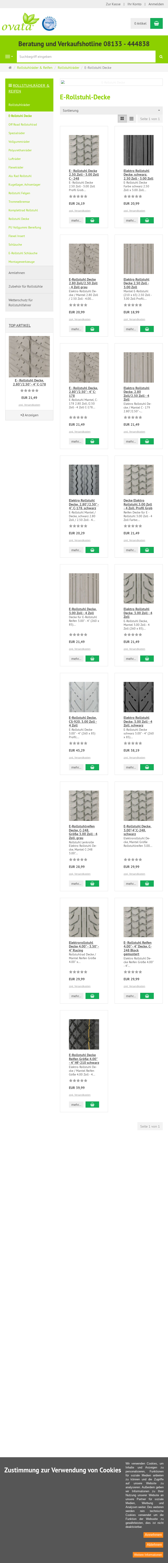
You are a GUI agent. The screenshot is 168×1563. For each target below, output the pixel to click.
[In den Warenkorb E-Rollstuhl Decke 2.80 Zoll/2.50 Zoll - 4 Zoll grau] (92, 329)
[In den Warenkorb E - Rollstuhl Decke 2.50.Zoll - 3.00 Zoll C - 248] (92, 220)
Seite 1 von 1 (150, 119)
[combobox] (111, 110)
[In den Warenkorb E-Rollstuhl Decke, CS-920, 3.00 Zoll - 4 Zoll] (92, 767)
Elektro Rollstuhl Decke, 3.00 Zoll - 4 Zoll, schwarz (138, 721)
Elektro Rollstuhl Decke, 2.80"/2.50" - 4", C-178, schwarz (84, 504)
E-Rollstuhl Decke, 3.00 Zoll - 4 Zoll (83, 611)
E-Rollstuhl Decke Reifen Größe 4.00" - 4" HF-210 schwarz (84, 1059)
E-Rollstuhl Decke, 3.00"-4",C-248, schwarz (137, 830)
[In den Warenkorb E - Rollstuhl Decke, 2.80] (92, 441)
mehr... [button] (76, 220)
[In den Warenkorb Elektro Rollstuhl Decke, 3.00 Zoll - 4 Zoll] (147, 659)
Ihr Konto (135, 4)
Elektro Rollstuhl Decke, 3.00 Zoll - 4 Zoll (138, 613)
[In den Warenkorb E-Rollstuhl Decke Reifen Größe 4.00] (92, 1104)
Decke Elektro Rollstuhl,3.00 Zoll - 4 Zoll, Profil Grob (138, 504)
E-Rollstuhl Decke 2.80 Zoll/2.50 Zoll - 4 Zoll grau (83, 283)
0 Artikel (140, 23)
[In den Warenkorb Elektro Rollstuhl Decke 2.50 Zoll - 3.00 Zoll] (147, 329)
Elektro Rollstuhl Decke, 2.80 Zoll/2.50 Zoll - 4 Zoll (136, 394)
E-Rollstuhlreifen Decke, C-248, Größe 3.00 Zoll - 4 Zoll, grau (83, 832)
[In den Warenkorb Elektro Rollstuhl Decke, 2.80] (92, 550)
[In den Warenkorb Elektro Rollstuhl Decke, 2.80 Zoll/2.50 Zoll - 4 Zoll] (147, 441)
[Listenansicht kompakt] (131, 119)
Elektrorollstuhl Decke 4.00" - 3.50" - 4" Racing (84, 946)
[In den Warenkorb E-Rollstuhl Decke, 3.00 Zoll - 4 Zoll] (92, 659)
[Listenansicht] (122, 119)
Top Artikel (20, 325)
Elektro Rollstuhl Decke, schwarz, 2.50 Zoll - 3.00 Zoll (138, 174)
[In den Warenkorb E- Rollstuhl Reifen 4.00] (147, 996)
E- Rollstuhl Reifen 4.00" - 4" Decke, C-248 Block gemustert (138, 948)
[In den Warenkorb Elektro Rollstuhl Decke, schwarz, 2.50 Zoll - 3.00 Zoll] (147, 220)
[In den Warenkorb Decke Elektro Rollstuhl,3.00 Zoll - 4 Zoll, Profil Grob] (147, 550)
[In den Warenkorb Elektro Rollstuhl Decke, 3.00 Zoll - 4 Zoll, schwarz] (147, 767)
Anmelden (156, 4)
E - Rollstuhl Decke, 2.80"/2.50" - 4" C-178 (83, 392)
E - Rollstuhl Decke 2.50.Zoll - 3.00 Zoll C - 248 (84, 174)
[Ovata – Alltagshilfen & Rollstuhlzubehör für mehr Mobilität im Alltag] (29, 21)
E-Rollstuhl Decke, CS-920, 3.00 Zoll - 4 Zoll (83, 721)
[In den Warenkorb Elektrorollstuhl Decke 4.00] (92, 996)
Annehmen (153, 1535)
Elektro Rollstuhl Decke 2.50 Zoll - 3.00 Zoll (136, 283)
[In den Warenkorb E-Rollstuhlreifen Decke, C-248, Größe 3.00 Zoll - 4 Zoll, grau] (92, 883)
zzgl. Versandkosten (80, 210)
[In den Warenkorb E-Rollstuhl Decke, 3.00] (147, 883)
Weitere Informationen (148, 1554)
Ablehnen (154, 1545)
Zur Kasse (113, 4)
